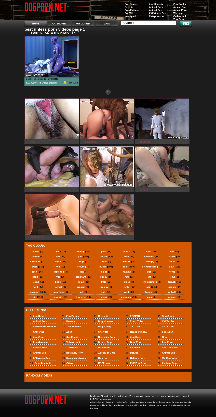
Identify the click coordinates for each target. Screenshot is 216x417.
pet (151, 271)
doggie (60, 297)
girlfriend (38, 261)
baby (60, 281)
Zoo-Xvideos (132, 10)
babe (37, 276)
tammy (129, 271)
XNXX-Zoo (166, 326)
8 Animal (133, 347)
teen (38, 271)
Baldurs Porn (135, 358)
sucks (175, 256)
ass (61, 251)
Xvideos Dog (167, 363)
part (83, 256)
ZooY (128, 13)
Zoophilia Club (104, 352)
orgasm (83, 287)
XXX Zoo (133, 326)
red (174, 251)
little (106, 281)
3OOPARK (134, 316)
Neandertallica (136, 331)
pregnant (83, 276)
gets (106, 251)
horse (151, 292)
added (37, 256)
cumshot (151, 256)
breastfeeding (152, 266)
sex (151, 287)
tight (106, 292)
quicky (106, 287)
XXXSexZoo (166, 321)
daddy (83, 251)
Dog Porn (45, 11)
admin (37, 251)
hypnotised (36, 83)
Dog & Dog (102, 326)
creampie (129, 297)
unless (45, 83)
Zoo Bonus (131, 4)
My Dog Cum (167, 358)
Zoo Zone (178, 19)
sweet (60, 287)
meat (151, 297)
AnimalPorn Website (180, 12)
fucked (106, 256)
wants (129, 251)
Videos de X (71, 342)
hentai (129, 287)
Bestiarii (101, 316)
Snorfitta (101, 331)
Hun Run (101, 358)
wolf (129, 292)
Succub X (165, 331)
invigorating (152, 281)
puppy (106, 276)
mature (129, 261)
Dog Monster (103, 321)
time (174, 266)
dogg (83, 261)
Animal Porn (180, 7)
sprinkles (60, 292)
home (174, 271)
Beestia (129, 7)
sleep (129, 281)
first (83, 292)
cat (151, 276)
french (174, 281)
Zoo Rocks (179, 4)
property (52, 83)
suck (38, 266)
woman (174, 297)
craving (83, 266)
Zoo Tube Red (168, 347)
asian (83, 281)
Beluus (132, 352)
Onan (163, 337)
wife (60, 276)
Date (107, 23)
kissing (174, 287)
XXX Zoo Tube (136, 363)
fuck (129, 266)
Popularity (83, 23)
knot (129, 256)
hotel (106, 261)
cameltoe (60, 271)
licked (38, 281)
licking (106, 271)
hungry (152, 261)
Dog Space (166, 316)
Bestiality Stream (74, 358)
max (129, 276)
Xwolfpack (131, 16)
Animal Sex (155, 10)
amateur (38, 292)
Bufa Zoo (133, 342)
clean (106, 297)
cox (83, 271)
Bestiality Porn (72, 352)
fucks (174, 261)
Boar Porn (102, 347)
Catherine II (179, 16)
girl (38, 297)
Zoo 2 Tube (134, 321)
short (60, 261)
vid (60, 266)
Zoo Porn (165, 342)
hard (38, 287)
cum (151, 251)
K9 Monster (102, 363)
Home (35, 23)
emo (174, 276)
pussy (106, 266)
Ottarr (67, 363)
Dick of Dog (103, 342)
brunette (83, 297)
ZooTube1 (70, 347)
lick (60, 256)
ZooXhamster (156, 4)
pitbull (174, 292)
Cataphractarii (157, 16)
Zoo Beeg (133, 337)
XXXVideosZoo (157, 13)
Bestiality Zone (105, 337)
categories (59, 23)
